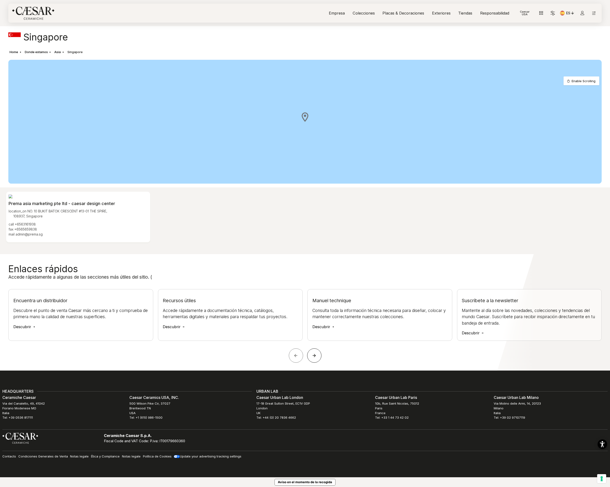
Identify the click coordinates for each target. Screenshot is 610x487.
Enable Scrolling (583, 81)
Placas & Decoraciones (403, 13)
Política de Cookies (157, 456)
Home (14, 52)
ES (570, 14)
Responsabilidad (494, 13)
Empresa (337, 13)
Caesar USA (524, 13)
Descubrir (22, 326)
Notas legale (79, 456)
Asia (57, 52)
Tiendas (465, 13)
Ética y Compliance (105, 456)
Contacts (9, 456)
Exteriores (441, 13)
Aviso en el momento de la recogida (305, 482)
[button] (305, 117)
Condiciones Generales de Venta (43, 456)
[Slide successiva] (314, 355)
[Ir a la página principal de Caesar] (33, 13)
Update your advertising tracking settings (210, 456)
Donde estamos (36, 52)
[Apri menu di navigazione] (594, 13)
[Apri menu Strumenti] (541, 13)
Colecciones (364, 13)
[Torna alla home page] (20, 438)
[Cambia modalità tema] (553, 13)
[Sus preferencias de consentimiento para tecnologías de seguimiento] (601, 478)
